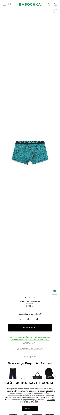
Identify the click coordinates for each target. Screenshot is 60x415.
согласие (33, 391)
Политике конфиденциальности (37, 401)
